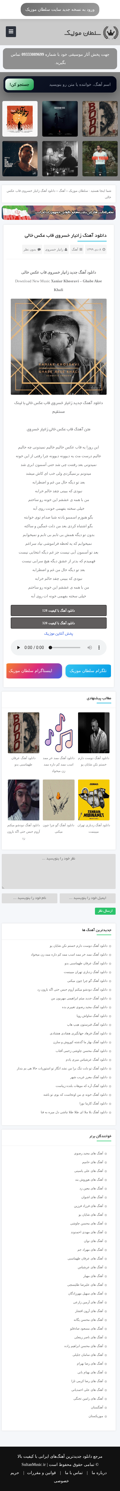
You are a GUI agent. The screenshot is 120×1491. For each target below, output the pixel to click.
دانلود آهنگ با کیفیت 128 (58, 610)
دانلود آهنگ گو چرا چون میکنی (87, 980)
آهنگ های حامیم (92, 1162)
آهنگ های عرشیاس (90, 1267)
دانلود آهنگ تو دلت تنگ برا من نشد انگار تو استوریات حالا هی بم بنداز (62, 1068)
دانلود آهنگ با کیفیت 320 (58, 623)
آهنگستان (97, 1407)
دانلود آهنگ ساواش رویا (92, 1015)
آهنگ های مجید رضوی (88, 1153)
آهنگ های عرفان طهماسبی (85, 1258)
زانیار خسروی (54, 249)
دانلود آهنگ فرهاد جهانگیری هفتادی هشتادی (78, 1033)
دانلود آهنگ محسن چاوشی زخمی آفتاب (81, 1050)
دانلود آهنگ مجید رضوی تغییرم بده (84, 1007)
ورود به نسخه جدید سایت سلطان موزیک (60, 9)
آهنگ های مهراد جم (90, 1249)
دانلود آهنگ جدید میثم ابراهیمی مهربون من (79, 998)
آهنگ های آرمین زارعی (88, 1302)
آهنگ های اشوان (92, 1197)
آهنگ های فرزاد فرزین (88, 1206)
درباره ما (99, 1473)
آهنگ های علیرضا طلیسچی (85, 1284)
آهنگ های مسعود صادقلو (86, 1328)
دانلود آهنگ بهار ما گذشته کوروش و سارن (80, 1042)
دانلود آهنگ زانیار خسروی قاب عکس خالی (66, 236)
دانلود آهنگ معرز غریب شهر (88, 1077)
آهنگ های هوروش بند (89, 1179)
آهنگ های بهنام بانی (90, 1372)
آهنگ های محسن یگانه (88, 1319)
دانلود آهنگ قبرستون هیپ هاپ (87, 1024)
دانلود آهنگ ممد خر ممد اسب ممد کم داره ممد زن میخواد (69, 954)
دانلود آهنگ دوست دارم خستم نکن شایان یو (78, 945)
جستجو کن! (19, 84)
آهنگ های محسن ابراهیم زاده (83, 1346)
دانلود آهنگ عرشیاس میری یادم (86, 1059)
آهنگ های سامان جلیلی (88, 1354)
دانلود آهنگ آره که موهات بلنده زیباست (81, 1086)
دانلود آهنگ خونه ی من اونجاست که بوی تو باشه (75, 1094)
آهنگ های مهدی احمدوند (87, 1232)
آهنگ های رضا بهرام (90, 1363)
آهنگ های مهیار (93, 1276)
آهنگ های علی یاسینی (88, 1170)
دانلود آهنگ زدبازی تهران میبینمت (85, 972)
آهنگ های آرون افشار (89, 1311)
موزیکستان (96, 1416)
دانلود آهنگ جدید (83, 272)
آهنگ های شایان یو (91, 1214)
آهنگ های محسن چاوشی (86, 1223)
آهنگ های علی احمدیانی (87, 1389)
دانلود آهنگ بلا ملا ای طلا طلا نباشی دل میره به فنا (74, 1112)
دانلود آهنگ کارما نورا (93, 1103)
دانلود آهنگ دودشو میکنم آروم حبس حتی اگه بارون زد (72, 989)
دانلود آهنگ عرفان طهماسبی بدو (86, 963)
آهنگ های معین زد (91, 1188)
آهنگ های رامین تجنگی (88, 1398)
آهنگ (62, 190)
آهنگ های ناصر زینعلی (88, 1337)
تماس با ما (74, 1473)
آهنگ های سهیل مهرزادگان (85, 1293)
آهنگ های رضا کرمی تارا (87, 1381)
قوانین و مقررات (41, 1473)
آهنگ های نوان (93, 1241)
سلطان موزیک (78, 190)
